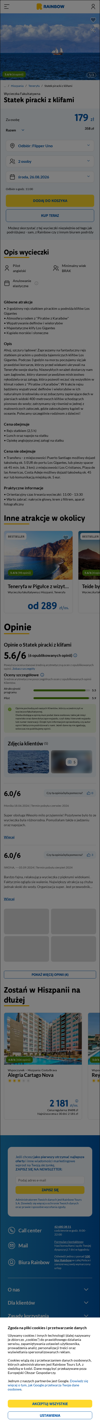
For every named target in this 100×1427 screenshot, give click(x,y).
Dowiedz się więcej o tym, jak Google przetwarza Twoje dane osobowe (48, 1385)
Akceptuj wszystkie (52, 1404)
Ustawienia (58, 1416)
